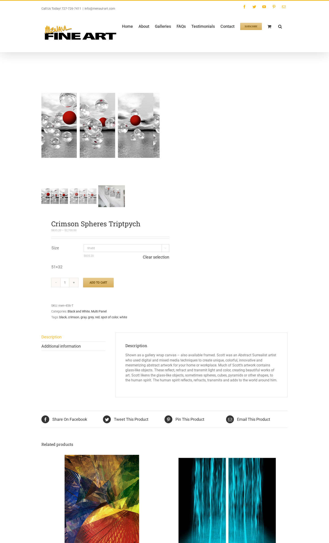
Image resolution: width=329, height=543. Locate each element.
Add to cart (98, 282)
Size (55, 248)
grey (91, 317)
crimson (73, 317)
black (63, 317)
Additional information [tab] (61, 346)
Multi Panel (99, 311)
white (123, 317)
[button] (280, 26)
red (97, 317)
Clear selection (156, 257)
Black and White (79, 311)
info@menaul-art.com (100, 8)
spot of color (109, 317)
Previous (44, 125)
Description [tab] (51, 337)
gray (84, 317)
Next (157, 125)
